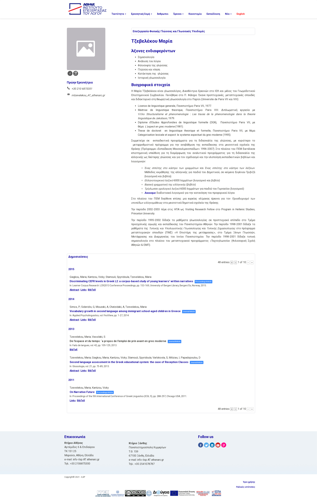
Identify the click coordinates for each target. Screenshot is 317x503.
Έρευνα (177, 14)
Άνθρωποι (162, 14)
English (241, 14)
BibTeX (92, 289)
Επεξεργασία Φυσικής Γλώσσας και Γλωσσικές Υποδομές (169, 31)
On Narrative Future (82, 392)
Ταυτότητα (117, 14)
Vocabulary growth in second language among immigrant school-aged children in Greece (125, 311)
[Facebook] (200, 445)
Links (84, 289)
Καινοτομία (195, 14)
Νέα (227, 14)
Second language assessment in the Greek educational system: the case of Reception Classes (129, 362)
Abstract (74, 289)
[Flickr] (223, 445)
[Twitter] (206, 445)
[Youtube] (217, 445)
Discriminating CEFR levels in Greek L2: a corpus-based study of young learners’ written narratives (131, 281)
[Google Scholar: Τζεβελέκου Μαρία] (75, 73)
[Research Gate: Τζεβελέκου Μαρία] (70, 73)
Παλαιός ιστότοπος (245, 487)
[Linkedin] (212, 445)
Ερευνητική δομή (140, 14)
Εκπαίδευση (213, 14)
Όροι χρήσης (249, 482)
